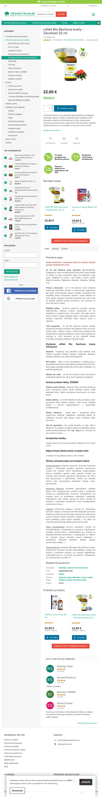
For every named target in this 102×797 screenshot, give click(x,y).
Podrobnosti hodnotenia (74, 40)
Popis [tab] (47, 249)
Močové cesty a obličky (17, 72)
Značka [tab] (64, 249)
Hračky (11, 111)
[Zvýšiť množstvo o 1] (52, 106)
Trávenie (11, 65)
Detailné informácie (51, 130)
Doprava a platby (48, 6)
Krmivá (8, 82)
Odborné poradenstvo (13, 753)
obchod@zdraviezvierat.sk (69, 740)
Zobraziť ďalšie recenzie (87, 723)
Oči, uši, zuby (13, 47)
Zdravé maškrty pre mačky (19, 100)
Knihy (10, 118)
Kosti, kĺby (12, 61)
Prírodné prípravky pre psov (16, 36)
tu (56, 783)
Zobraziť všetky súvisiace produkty (71, 241)
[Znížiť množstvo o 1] (52, 109)
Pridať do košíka (67, 108)
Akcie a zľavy (10, 139)
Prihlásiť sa (12, 271)
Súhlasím (85, 782)
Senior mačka (87, 577)
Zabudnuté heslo (11, 280)
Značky (8, 143)
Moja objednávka (11, 763)
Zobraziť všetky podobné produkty (70, 646)
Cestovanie (12, 135)
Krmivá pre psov (14, 86)
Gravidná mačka (80, 580)
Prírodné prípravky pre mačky (17, 40)
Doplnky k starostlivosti (15, 107)
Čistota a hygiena (15, 114)
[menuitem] (15, 23)
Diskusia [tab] (55, 249)
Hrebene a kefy (14, 128)
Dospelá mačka (65, 577)
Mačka (61, 574)
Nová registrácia (11, 277)
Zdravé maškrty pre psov (18, 93)
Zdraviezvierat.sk (65, 744)
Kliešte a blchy (11, 104)
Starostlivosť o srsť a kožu (18, 43)
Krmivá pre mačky (15, 89)
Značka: (92, 40)
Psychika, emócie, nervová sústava (22, 58)
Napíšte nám (9, 760)
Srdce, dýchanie (14, 68)
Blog (6, 766)
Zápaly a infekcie (15, 79)
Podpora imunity (15, 75)
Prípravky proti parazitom (18, 54)
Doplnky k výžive (15, 51)
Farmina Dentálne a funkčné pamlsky (24, 96)
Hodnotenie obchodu (12, 756)
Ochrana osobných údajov (15, 750)
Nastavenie (17, 790)
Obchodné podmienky (13, 743)
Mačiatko (76, 577)
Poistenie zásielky (11, 746)
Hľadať (61, 14)
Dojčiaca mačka (65, 580)
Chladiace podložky (16, 132)
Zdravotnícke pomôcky (17, 125)
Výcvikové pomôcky (16, 121)
